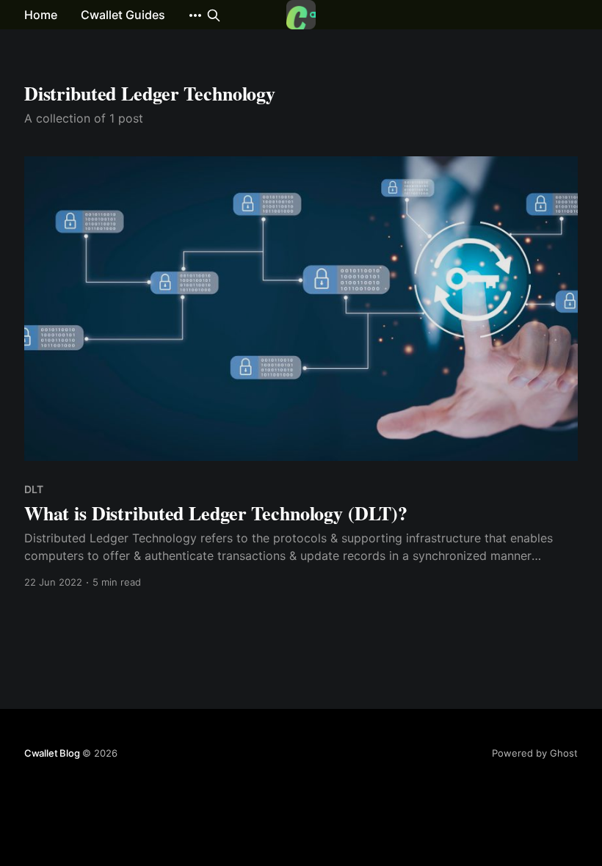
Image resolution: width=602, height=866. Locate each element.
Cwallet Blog (52, 753)
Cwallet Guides (123, 14)
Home (40, 14)
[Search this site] (213, 15)
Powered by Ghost (535, 753)
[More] (195, 15)
